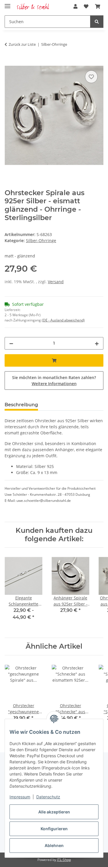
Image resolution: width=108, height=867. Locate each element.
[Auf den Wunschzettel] (91, 76)
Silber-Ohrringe (41, 240)
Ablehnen (54, 845)
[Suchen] (96, 21)
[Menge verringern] (11, 343)
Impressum (20, 796)
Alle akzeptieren (54, 811)
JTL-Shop (64, 859)
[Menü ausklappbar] (7, 3)
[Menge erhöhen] (96, 343)
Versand (56, 281)
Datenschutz (48, 796)
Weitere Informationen (54, 383)
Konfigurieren (54, 828)
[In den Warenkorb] (9, 62)
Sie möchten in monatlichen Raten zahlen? (54, 380)
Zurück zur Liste (22, 44)
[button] (75, 6)
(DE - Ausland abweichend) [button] (63, 320)
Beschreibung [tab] (21, 404)
